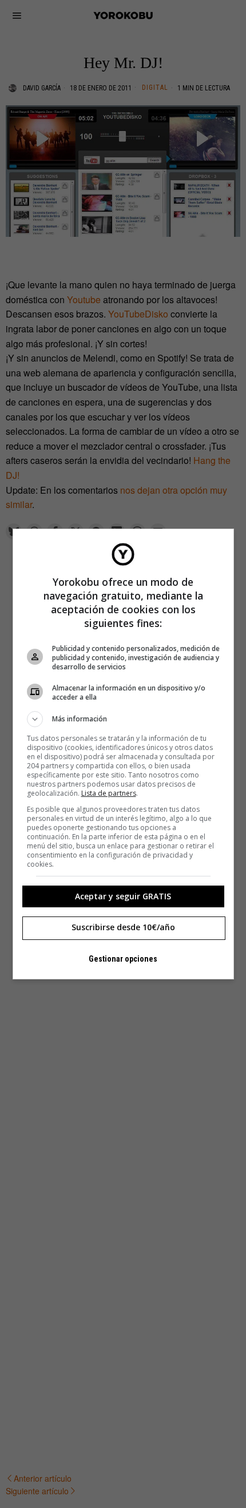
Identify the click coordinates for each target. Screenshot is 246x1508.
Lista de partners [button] (108, 793)
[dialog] (123, 754)
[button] (123, 719)
